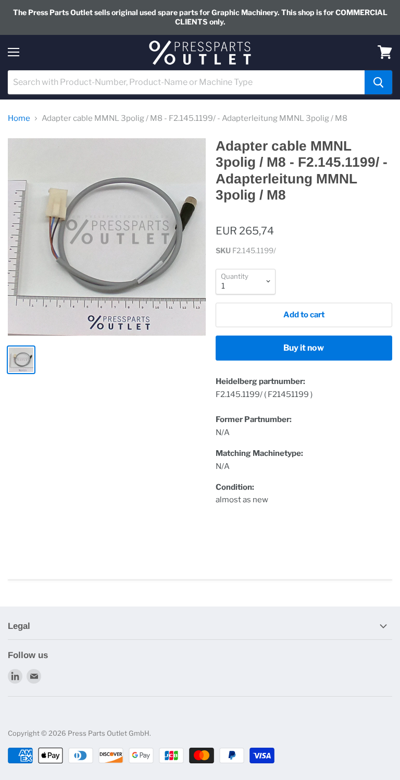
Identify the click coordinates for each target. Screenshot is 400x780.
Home (19, 118)
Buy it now (303, 348)
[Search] (378, 82)
